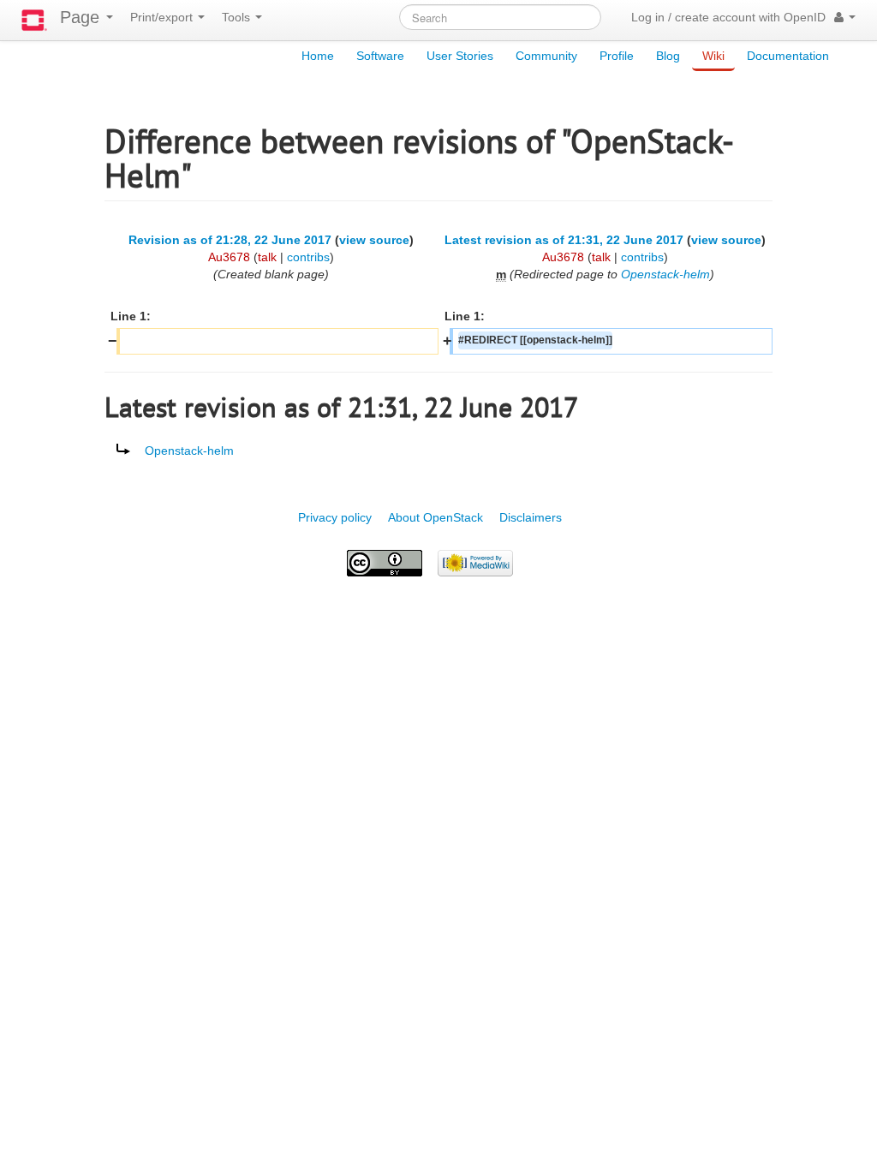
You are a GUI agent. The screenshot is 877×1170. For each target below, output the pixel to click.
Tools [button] (238, 17)
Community (546, 56)
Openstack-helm (665, 274)
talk (267, 257)
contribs (308, 257)
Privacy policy (335, 517)
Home (317, 56)
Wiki (713, 56)
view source (374, 240)
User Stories (460, 56)
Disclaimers (530, 517)
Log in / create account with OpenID (728, 17)
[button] (845, 17)
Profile (617, 56)
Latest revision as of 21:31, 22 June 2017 (563, 240)
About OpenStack (435, 517)
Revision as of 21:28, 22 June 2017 (229, 240)
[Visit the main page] (34, 20)
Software (380, 56)
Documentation (788, 56)
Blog (668, 56)
